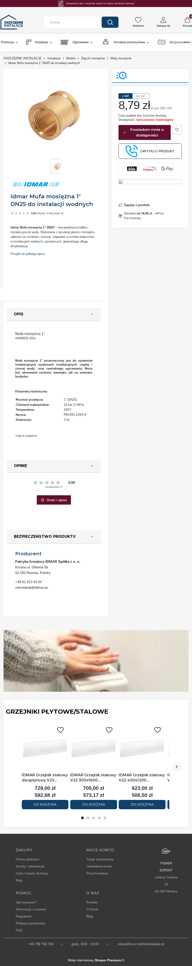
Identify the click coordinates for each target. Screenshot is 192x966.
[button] (110, 22)
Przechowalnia (97, 873)
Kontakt (92, 902)
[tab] (82, 817)
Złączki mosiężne (93, 58)
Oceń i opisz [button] (57, 500)
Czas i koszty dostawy (32, 873)
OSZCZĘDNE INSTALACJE (23, 58)
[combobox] (69, 22)
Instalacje (53, 58)
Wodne (70, 58)
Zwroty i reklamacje (30, 866)
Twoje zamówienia (100, 859)
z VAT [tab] (125, 96)
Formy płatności (27, 859)
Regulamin (24, 916)
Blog (89, 916)
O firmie (92, 909)
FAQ (19, 930)
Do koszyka (44, 804)
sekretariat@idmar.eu (31, 587)
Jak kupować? (26, 902)
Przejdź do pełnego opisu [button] (28, 254)
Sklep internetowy (94, 960)
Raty (19, 880)
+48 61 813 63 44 (28, 582)
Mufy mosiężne (121, 58)
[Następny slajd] (176, 766)
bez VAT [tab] (140, 96)
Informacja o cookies (31, 909)
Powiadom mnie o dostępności (147, 132)
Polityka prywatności (31, 923)
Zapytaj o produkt (157, 151)
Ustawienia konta (99, 866)
